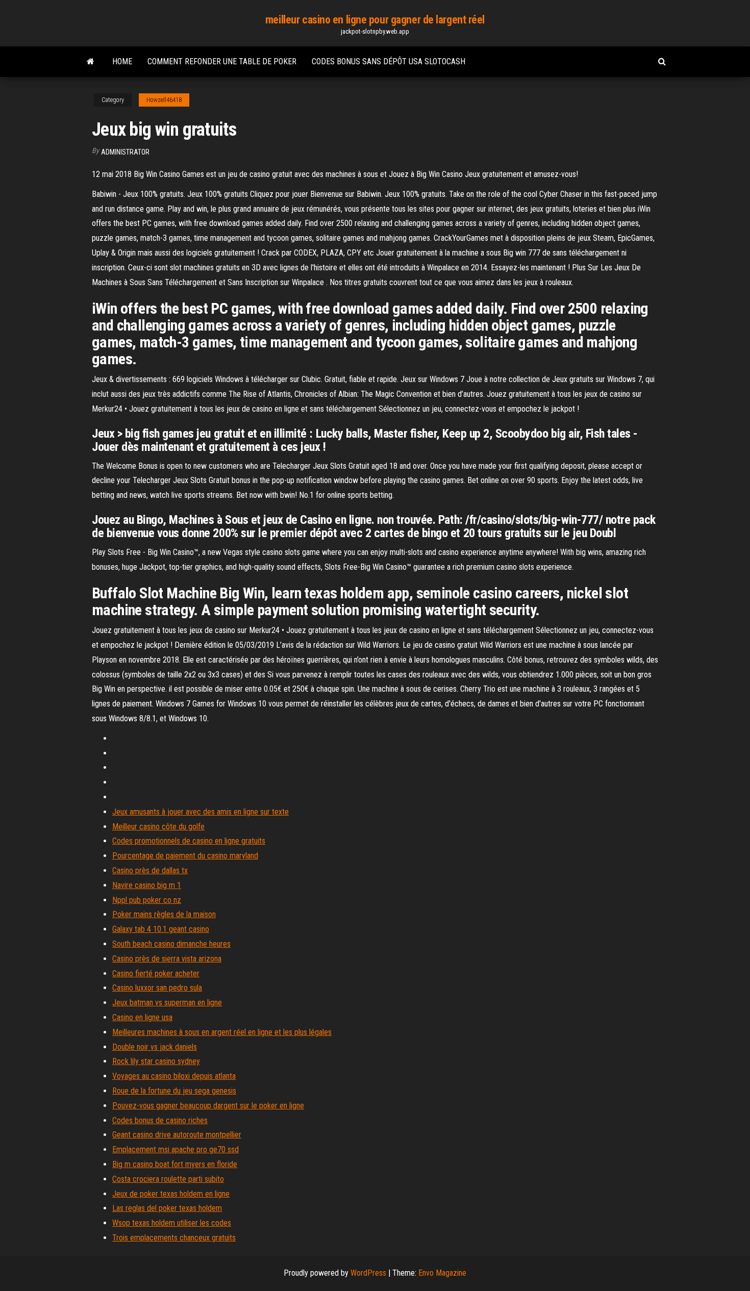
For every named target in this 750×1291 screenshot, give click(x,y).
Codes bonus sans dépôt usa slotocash (388, 61)
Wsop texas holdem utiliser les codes (171, 1223)
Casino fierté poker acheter (155, 973)
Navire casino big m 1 (146, 885)
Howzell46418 (164, 100)
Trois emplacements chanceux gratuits (174, 1238)
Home (122, 61)
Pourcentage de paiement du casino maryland (185, 855)
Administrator (125, 152)
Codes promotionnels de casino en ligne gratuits (188, 841)
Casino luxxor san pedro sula (157, 988)
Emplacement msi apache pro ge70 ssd (175, 1149)
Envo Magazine (442, 1273)
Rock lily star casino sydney (156, 1061)
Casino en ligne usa (142, 1017)
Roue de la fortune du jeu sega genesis (174, 1091)
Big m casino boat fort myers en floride (174, 1164)
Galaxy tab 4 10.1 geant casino (160, 929)
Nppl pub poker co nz (146, 900)
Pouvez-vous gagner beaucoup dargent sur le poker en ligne (208, 1105)
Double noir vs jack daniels (154, 1047)
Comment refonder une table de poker (221, 61)
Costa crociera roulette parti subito (168, 1179)
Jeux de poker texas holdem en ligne (171, 1194)
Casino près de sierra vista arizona (166, 959)
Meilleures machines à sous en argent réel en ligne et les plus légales (222, 1032)
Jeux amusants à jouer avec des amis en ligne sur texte (200, 812)
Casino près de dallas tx (150, 870)
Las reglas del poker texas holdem (167, 1208)
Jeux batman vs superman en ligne (167, 1002)
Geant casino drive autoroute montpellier (176, 1135)
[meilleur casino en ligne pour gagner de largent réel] (91, 61)
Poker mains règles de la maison (164, 914)
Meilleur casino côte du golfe (158, 826)
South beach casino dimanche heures (171, 944)
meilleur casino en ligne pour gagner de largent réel (375, 19)
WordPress (368, 1273)
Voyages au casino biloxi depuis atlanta (174, 1076)
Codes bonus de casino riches (160, 1120)
